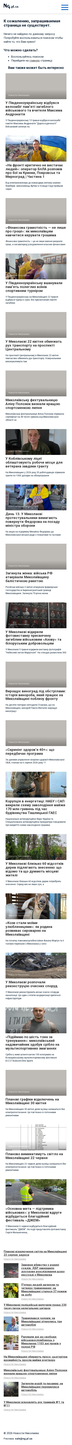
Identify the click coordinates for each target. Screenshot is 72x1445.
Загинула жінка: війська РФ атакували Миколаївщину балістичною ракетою (29, 577)
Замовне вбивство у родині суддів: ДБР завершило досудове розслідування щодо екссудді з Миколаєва (43, 1269)
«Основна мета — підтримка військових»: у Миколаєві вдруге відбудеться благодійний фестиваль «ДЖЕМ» (34, 1214)
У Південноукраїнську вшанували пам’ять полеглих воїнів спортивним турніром (34, 287)
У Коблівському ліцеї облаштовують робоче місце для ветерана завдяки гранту (34, 462)
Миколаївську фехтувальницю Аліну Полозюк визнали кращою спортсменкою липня (33, 404)
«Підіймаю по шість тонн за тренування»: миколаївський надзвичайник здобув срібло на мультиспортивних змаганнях (32, 1043)
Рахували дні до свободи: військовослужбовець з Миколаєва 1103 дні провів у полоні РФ (41, 1341)
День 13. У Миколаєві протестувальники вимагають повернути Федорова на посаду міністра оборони (33, 520)
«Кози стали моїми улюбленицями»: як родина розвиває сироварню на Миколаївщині (29, 929)
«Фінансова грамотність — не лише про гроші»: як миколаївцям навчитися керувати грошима (36, 231)
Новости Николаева (15, 1259)
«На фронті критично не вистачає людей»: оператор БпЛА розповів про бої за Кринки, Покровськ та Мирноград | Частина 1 (34, 171)
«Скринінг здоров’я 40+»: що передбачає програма (30, 752)
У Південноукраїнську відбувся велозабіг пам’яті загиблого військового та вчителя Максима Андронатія (34, 108)
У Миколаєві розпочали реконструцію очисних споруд (31, 984)
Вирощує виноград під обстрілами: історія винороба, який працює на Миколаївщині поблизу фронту (36, 695)
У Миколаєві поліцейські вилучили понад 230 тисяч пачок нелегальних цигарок (35, 1306)
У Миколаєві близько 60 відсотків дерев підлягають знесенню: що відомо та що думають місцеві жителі (35, 869)
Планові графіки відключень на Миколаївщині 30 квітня (32, 1101)
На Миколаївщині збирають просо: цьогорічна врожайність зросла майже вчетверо (35, 1358)
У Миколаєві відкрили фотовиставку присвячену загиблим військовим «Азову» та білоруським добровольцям (33, 638)
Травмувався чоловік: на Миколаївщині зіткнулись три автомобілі (41, 1321)
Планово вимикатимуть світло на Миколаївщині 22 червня (34, 1156)
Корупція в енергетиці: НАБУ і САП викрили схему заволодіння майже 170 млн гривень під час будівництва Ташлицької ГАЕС (35, 807)
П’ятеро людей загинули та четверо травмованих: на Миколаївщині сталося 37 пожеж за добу (44, 1289)
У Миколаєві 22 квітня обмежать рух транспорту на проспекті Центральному (34, 345)
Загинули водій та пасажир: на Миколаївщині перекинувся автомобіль (42, 1387)
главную (34, 60)
